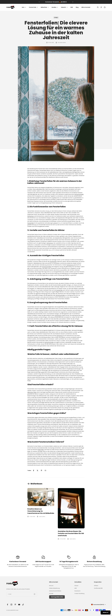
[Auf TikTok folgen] (23, 605)
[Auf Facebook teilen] (33, 470)
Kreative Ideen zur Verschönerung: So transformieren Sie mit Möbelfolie (40, 511)
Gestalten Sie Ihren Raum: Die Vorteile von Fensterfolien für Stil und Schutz (71, 533)
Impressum (77, 591)
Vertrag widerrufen (57, 597)
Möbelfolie (44, 7)
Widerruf (105, 612)
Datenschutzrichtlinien (55, 591)
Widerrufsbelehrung (54, 588)
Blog (77, 7)
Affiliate (96, 585)
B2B (72, 7)
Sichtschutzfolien (79, 194)
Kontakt (51, 593)
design (56, 17)
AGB (75, 588)
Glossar (76, 585)
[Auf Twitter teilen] (37, 470)
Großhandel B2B (98, 588)
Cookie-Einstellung (79, 593)
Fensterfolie (32, 7)
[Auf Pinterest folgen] (15, 605)
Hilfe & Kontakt (85, 7)
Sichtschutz (30, 216)
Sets (23, 7)
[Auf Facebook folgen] (7, 605)
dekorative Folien (31, 392)
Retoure (51, 585)
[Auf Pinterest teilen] (41, 470)
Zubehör (63, 7)
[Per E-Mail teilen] (45, 470)
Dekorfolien (41, 449)
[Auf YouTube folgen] (19, 605)
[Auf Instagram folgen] (11, 605)
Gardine (54, 7)
